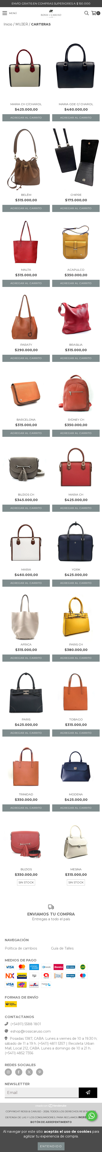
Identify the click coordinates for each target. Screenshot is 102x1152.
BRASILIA (76, 344)
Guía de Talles (62, 948)
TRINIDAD (26, 794)
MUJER (21, 24)
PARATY (26, 344)
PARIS (26, 719)
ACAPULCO (75, 269)
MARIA (26, 569)
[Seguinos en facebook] (18, 1072)
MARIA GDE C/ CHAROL (76, 104)
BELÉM (26, 195)
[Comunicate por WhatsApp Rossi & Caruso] (91, 1116)
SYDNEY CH (76, 419)
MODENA (76, 794)
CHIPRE (76, 195)
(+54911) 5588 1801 (25, 1024)
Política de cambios (21, 948)
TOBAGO (76, 719)
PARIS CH (76, 644)
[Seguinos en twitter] (29, 1072)
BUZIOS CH (26, 494)
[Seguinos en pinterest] (39, 1072)
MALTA (26, 269)
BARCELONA (26, 419)
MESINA (76, 869)
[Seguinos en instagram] (8, 1072)
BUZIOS (26, 869)
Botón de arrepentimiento (51, 1122)
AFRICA (26, 644)
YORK (76, 569)
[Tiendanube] (51, 1106)
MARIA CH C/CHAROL (26, 104)
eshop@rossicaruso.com (30, 1031)
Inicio (8, 24)
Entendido (51, 1146)
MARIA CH (76, 494)
